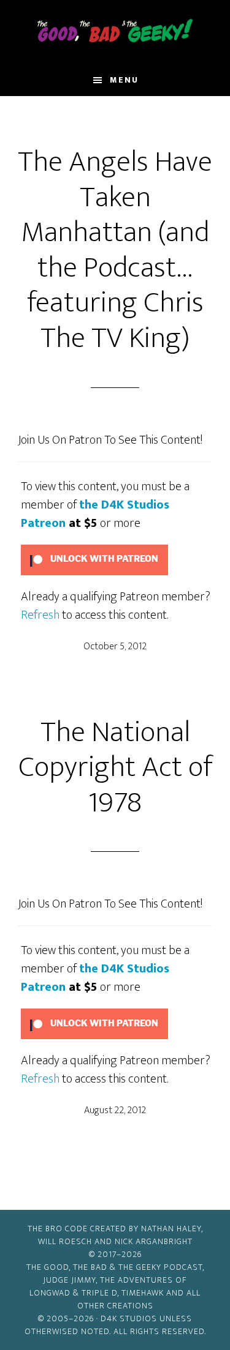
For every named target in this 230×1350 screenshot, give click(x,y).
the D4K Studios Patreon (95, 514)
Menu (124, 80)
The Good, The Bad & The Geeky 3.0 (115, 32)
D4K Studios (129, 1318)
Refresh (40, 615)
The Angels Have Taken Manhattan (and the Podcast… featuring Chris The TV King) (115, 250)
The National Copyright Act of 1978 (115, 767)
